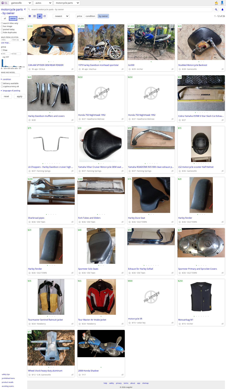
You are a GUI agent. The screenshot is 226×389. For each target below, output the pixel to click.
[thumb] (34, 16)
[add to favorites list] (29, 69)
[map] (44, 16)
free (5, 50)
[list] (29, 16)
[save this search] (222, 9)
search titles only (10, 23)
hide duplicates (10, 32)
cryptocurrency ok (11, 86)
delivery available (10, 83)
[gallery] (39, 16)
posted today (9, 29)
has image (7, 26)
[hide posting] (72, 69)
